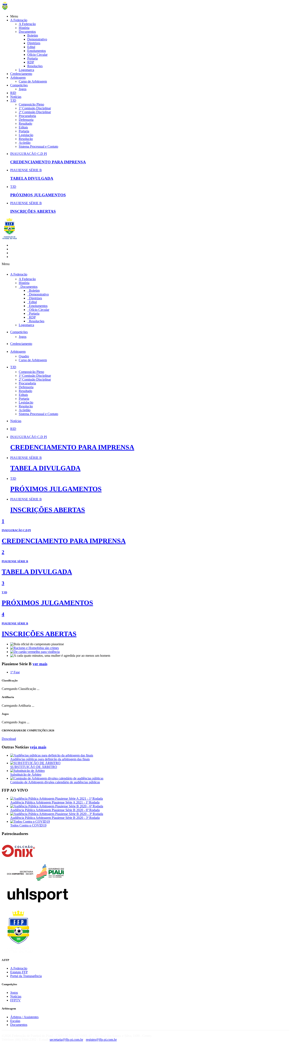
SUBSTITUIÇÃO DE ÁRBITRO (33, 767)
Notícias (15, 97)
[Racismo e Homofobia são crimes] (34, 648)
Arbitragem (18, 77)
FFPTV (15, 1000)
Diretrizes (33, 43)
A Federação (18, 20)
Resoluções (35, 66)
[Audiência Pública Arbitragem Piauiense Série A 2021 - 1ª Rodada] (56, 798)
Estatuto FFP (19, 972)
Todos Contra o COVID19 (28, 825)
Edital (31, 47)
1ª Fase (15, 672)
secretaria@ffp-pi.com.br (66, 1039)
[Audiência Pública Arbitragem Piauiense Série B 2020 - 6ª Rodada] (56, 806)
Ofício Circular (37, 54)
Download (9, 739)
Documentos (27, 31)
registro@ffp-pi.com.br (101, 1039)
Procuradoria (27, 116)
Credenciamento (21, 74)
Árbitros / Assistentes (24, 1017)
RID (13, 93)
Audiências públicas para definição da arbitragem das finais (50, 759)
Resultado (25, 123)
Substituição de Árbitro (25, 774)
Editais (23, 127)
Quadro (24, 356)
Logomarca (26, 70)
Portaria (32, 58)
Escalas (15, 1021)
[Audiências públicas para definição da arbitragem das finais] (51, 755)
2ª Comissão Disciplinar (35, 112)
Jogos (22, 89)
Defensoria (26, 119)
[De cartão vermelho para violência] (35, 652)
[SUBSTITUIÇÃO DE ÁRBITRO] (35, 763)
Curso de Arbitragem (33, 81)
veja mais (38, 747)
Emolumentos (36, 51)
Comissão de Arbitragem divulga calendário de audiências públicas (55, 782)
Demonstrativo (37, 39)
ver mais (40, 664)
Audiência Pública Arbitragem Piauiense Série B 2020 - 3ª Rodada (55, 817)
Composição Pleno (31, 104)
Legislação (26, 135)
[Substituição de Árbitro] (27, 770)
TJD (13, 100)
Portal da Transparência (26, 976)
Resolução (26, 139)
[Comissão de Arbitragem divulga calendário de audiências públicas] (56, 778)
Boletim (32, 35)
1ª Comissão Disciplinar (35, 108)
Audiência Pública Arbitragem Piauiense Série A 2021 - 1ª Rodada (54, 802)
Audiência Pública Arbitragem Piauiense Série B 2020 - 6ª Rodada (55, 810)
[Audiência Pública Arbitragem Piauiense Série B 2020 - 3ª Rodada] (56, 814)
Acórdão (24, 142)
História (24, 28)
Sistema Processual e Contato (38, 146)
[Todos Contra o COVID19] (30, 821)
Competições (19, 85)
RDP (30, 62)
